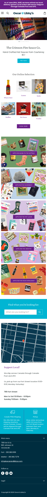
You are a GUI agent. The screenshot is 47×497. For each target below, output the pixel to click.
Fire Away (23, 60)
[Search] (40, 312)
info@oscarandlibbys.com (11, 461)
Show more (23, 126)
